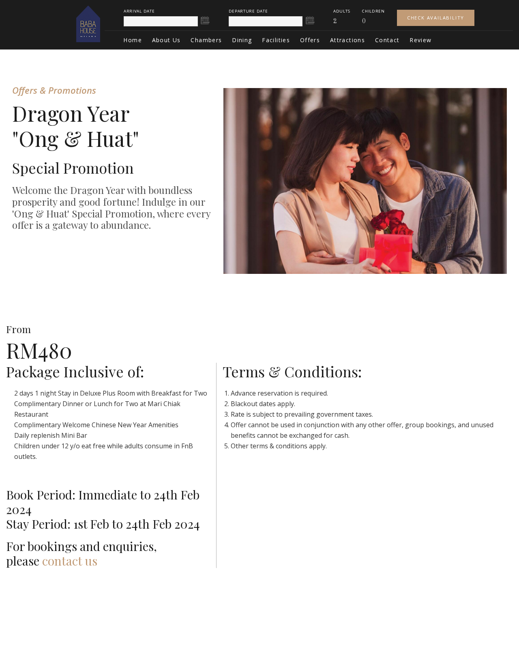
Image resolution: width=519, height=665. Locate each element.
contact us (69, 561)
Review (420, 40)
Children (373, 11)
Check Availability (435, 18)
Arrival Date (139, 11)
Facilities (276, 40)
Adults (341, 11)
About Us (166, 40)
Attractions (347, 40)
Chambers (206, 40)
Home (132, 40)
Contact (387, 40)
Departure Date (248, 11)
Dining (242, 40)
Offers (310, 40)
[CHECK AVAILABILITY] (435, 11)
